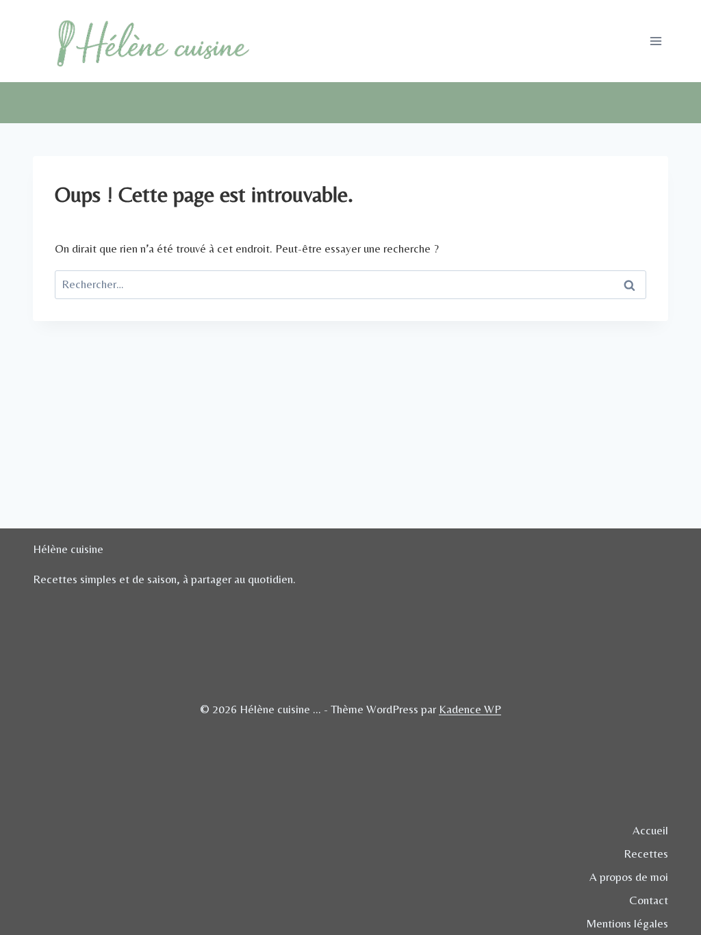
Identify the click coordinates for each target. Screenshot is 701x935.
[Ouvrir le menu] (655, 40)
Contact (648, 900)
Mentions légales (627, 923)
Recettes (646, 853)
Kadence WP (470, 709)
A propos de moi (628, 877)
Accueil (650, 830)
